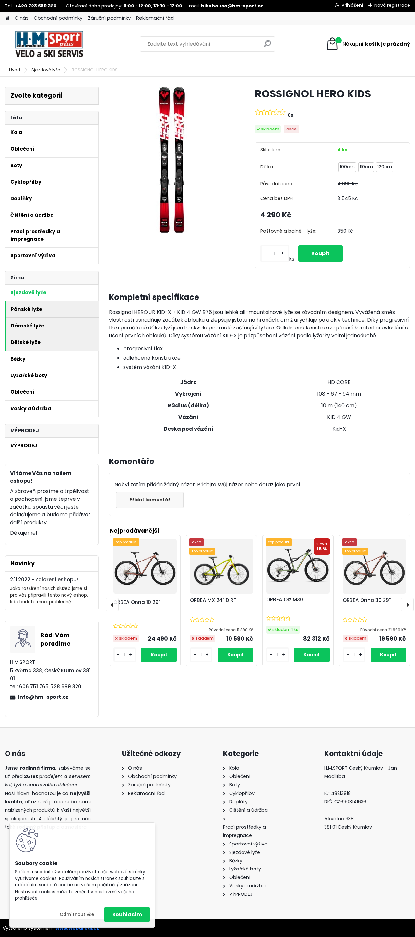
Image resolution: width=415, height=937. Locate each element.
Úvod (14, 70)
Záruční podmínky (109, 18)
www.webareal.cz (77, 928)
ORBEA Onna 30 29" (367, 600)
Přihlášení (352, 5)
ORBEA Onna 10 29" (136, 602)
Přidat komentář (149, 500)
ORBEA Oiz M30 (284, 599)
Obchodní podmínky (58, 18)
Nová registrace (392, 5)
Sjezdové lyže (45, 70)
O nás (22, 18)
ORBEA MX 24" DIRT (213, 600)
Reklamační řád (155, 18)
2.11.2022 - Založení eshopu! (44, 579)
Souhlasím (127, 914)
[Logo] (49, 44)
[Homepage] (7, 18)
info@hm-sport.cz (43, 697)
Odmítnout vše (77, 914)
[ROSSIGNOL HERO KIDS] (171, 160)
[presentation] (112, 604)
